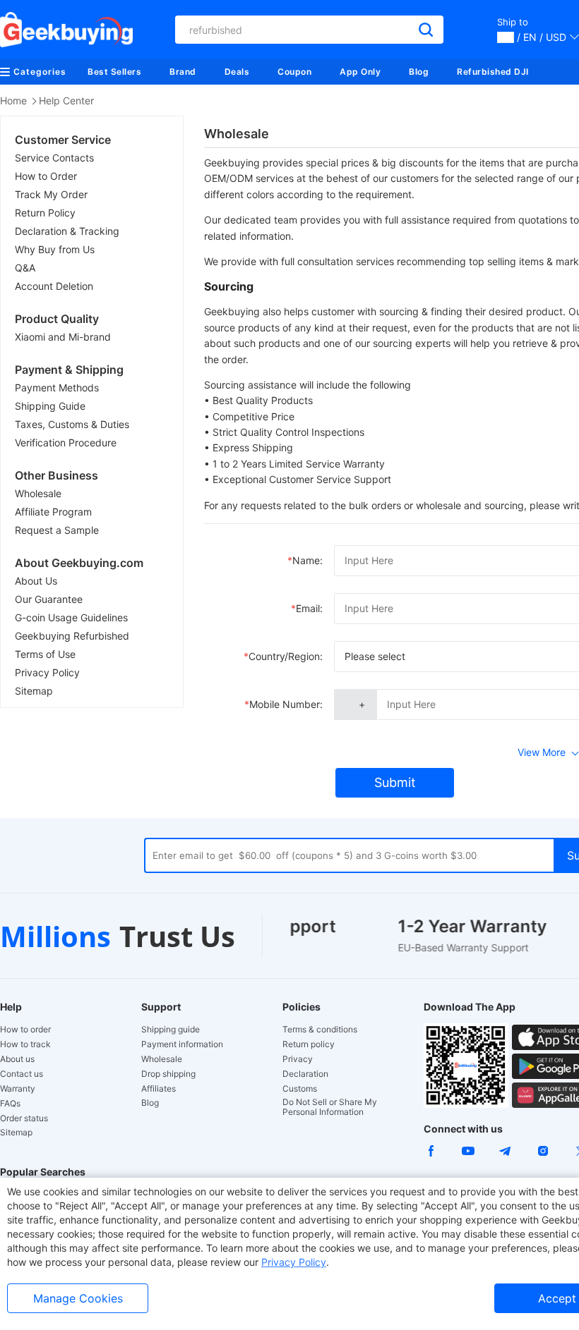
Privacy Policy (47, 672)
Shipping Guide (50, 406)
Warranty (17, 1089)
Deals (237, 71)
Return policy (308, 1044)
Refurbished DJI (493, 71)
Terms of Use (45, 654)
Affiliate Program (53, 512)
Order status (24, 1118)
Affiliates (158, 1089)
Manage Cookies (78, 1298)
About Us (36, 581)
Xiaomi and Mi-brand (63, 337)
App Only (360, 71)
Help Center (66, 100)
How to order (25, 1030)
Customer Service (63, 140)
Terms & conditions (319, 1030)
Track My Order (51, 194)
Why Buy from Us (55, 249)
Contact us (21, 1074)
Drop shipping (168, 1074)
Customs (299, 1089)
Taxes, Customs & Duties (72, 424)
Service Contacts (54, 158)
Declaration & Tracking (67, 231)
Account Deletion (54, 286)
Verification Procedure (66, 443)
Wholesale (38, 493)
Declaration (305, 1074)
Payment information (182, 1044)
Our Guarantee (49, 599)
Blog (419, 71)
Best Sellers (114, 71)
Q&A (25, 268)
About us (17, 1059)
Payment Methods (57, 387)
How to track (25, 1044)
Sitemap (34, 691)
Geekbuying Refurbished (72, 636)
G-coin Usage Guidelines (71, 617)
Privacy (297, 1059)
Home (13, 100)
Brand (182, 71)
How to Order (46, 176)
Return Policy (45, 213)
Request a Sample (57, 530)
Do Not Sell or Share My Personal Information (329, 1107)
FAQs (10, 1104)
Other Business (56, 475)
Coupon (294, 71)
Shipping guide (170, 1030)
